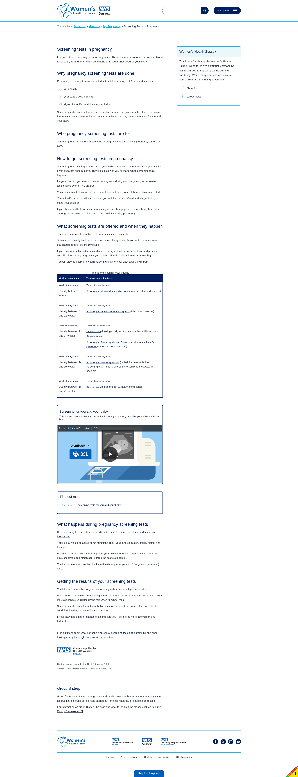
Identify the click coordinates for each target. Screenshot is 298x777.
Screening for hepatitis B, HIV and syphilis (108, 311)
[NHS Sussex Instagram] (230, 741)
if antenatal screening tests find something (122, 633)
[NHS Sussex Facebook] (215, 741)
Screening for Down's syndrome (102, 362)
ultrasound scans (141, 532)
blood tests (63, 536)
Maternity (94, 26)
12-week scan (93, 331)
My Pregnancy (111, 26)
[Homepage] (83, 10)
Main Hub (80, 26)
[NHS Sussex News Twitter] (223, 741)
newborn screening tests (99, 261)
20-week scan (93, 387)
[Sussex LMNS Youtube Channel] (238, 741)
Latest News (194, 96)
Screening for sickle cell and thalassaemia (108, 291)
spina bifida (96, 336)
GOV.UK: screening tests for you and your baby (94, 505)
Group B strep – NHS (70, 711)
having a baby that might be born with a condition (85, 637)
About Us (192, 88)
